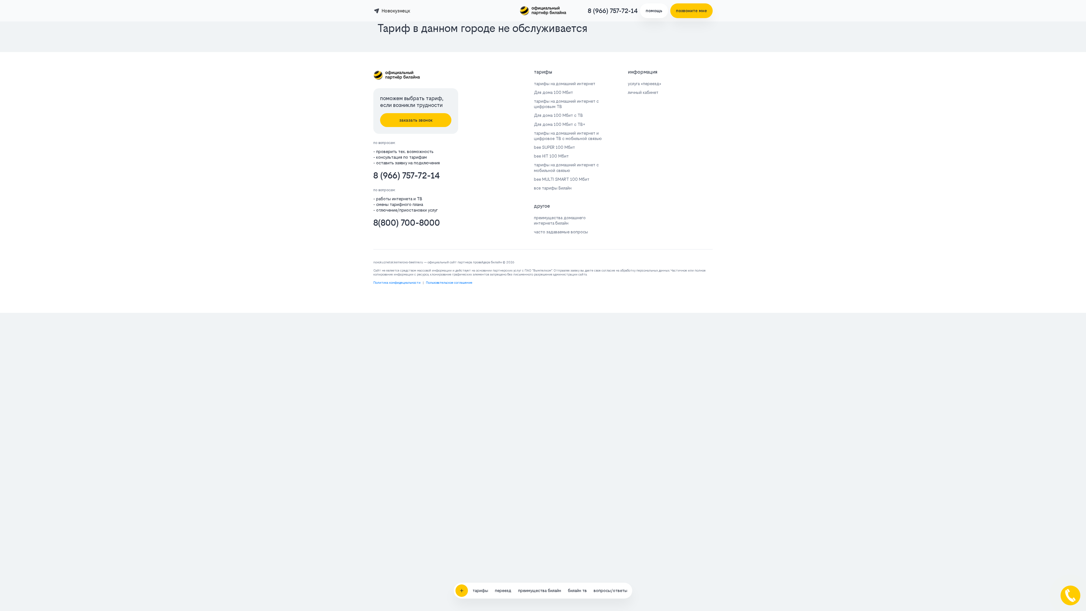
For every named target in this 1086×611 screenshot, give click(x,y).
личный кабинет (643, 92)
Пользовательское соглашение (449, 283)
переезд (503, 590)
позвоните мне (691, 10)
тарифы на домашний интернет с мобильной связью (566, 167)
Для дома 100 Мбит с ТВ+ (559, 124)
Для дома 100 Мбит (553, 92)
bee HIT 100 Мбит (551, 156)
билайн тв (577, 590)
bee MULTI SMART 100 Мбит (561, 179)
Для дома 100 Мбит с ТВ (558, 115)
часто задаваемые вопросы (561, 231)
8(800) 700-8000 (406, 223)
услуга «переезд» (644, 83)
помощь (654, 10)
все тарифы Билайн (553, 188)
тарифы (480, 590)
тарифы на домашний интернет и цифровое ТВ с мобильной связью (568, 136)
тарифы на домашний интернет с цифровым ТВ (566, 104)
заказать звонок (415, 120)
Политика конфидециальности (397, 283)
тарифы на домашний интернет (564, 83)
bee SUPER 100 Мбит (554, 147)
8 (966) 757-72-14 (613, 10)
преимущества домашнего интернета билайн (560, 220)
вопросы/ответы (610, 590)
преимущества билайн (539, 590)
